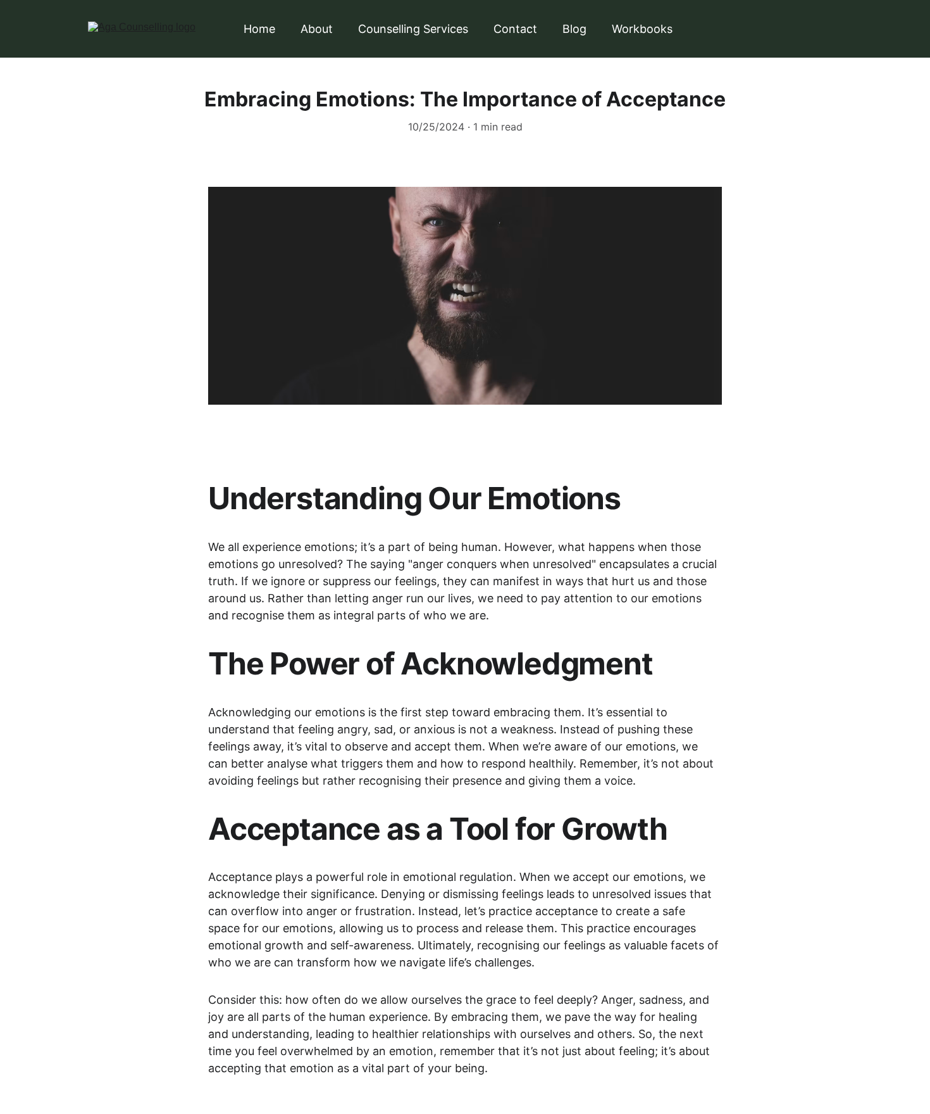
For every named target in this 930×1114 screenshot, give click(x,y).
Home (259, 28)
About (317, 28)
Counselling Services (413, 28)
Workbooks (642, 28)
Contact (515, 28)
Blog (574, 28)
